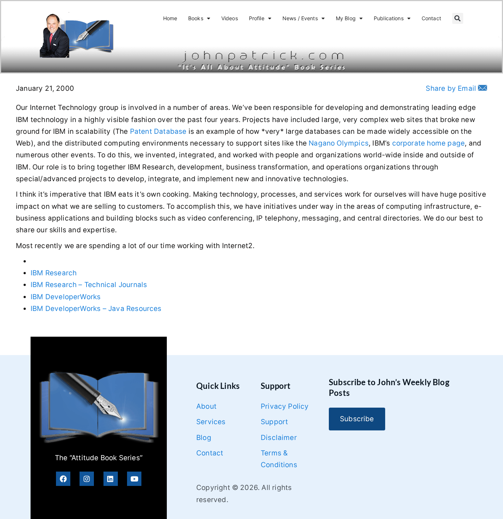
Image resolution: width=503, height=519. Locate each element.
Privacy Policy (285, 406)
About (206, 406)
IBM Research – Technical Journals (89, 284)
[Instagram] (87, 479)
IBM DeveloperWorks (66, 297)
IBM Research (54, 273)
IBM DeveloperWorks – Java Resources (96, 308)
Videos (229, 18)
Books (195, 18)
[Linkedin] (110, 479)
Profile (256, 18)
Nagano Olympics (339, 143)
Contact (431, 18)
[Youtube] (134, 479)
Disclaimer (279, 437)
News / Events (300, 18)
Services (211, 422)
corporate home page (428, 143)
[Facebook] (63, 479)
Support (274, 422)
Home (170, 18)
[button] (457, 18)
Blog (203, 437)
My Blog (346, 18)
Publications (389, 18)
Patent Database (158, 131)
